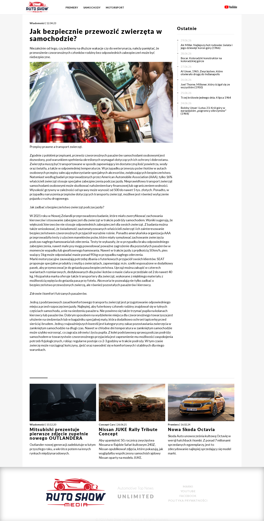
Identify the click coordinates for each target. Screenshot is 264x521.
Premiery (72, 7)
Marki (188, 486)
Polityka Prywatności (188, 500)
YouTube (188, 491)
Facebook (187, 495)
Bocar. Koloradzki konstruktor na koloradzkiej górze (201, 59)
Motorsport (115, 7)
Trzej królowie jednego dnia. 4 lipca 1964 (206, 97)
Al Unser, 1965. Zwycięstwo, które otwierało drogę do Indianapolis (202, 72)
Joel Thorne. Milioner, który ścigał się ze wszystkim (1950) (205, 86)
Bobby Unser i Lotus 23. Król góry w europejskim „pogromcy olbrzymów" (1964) (203, 110)
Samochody (91, 7)
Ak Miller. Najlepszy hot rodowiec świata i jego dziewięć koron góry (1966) (206, 46)
